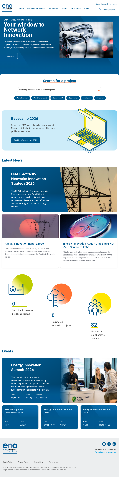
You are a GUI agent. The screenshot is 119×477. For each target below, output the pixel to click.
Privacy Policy (23, 462)
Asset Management (40, 98)
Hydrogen (100, 98)
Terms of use (53, 462)
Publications (75, 8)
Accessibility (38, 462)
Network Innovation (36, 8)
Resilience (87, 98)
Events (64, 8)
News (86, 8)
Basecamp (53, 8)
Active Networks (22, 98)
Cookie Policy (7, 462)
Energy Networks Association (105, 452)
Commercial (73, 98)
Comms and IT (58, 98)
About (21, 8)
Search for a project (59, 81)
